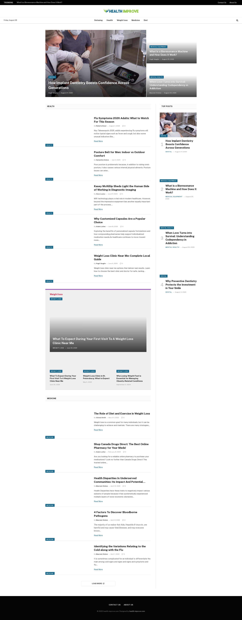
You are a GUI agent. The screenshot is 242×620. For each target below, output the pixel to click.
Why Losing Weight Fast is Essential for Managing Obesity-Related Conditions (129, 378)
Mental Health (156, 77)
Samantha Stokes (102, 160)
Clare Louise (100, 194)
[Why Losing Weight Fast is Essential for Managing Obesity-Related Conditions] (131, 364)
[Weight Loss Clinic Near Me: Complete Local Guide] (68, 266)
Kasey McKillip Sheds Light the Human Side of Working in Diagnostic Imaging (121, 188)
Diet (146, 20)
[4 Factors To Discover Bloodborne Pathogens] (68, 524)
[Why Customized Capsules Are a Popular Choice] (68, 232)
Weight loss (122, 20)
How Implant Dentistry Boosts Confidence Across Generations (88, 85)
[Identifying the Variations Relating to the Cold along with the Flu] (68, 558)
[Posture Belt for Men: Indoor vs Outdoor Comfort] (68, 164)
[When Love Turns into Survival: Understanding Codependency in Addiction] (178, 217)
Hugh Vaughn (53, 93)
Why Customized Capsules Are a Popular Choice (119, 220)
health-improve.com (137, 611)
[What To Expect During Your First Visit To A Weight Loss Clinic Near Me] (98, 325)
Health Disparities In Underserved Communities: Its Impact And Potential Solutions (118, 480)
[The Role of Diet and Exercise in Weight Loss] (68, 422)
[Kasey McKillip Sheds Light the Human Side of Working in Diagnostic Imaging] (68, 198)
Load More (97, 583)
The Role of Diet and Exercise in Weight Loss (122, 413)
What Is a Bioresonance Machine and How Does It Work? (39, 2)
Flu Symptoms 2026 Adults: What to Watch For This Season (121, 120)
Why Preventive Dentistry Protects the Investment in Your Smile (181, 284)
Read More (98, 141)
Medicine (136, 20)
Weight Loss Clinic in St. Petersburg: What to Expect (96, 377)
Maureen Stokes (155, 93)
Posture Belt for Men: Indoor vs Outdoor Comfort (119, 154)
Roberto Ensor (101, 126)
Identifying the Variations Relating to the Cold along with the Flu (120, 548)
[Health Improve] (121, 11)
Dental (52, 77)
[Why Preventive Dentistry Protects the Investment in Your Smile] (178, 265)
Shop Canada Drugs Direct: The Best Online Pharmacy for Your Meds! (121, 446)
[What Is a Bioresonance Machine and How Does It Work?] (171, 46)
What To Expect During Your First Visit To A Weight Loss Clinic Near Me (93, 341)
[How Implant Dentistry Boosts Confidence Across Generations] (95, 63)
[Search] (237, 20)
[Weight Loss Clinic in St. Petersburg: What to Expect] (98, 364)
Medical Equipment (158, 47)
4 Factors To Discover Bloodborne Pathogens (115, 514)
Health (110, 20)
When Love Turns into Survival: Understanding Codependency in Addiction (168, 85)
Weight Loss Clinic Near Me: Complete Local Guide (122, 257)
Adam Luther (101, 226)
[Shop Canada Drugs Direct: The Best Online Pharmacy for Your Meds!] (68, 456)
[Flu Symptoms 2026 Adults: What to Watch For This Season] (68, 130)
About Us (233, 3)
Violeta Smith (101, 417)
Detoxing (98, 20)
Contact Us (222, 3)
